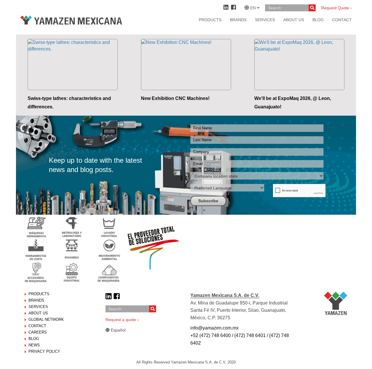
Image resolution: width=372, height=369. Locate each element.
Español (118, 330)
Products (210, 19)
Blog (33, 338)
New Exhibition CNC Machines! (175, 98)
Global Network (46, 319)
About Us (38, 313)
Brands (238, 19)
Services (265, 19)
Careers (37, 332)
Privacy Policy (44, 351)
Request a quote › (122, 319)
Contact (37, 326)
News (34, 345)
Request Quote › (336, 8)
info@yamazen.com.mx (214, 327)
